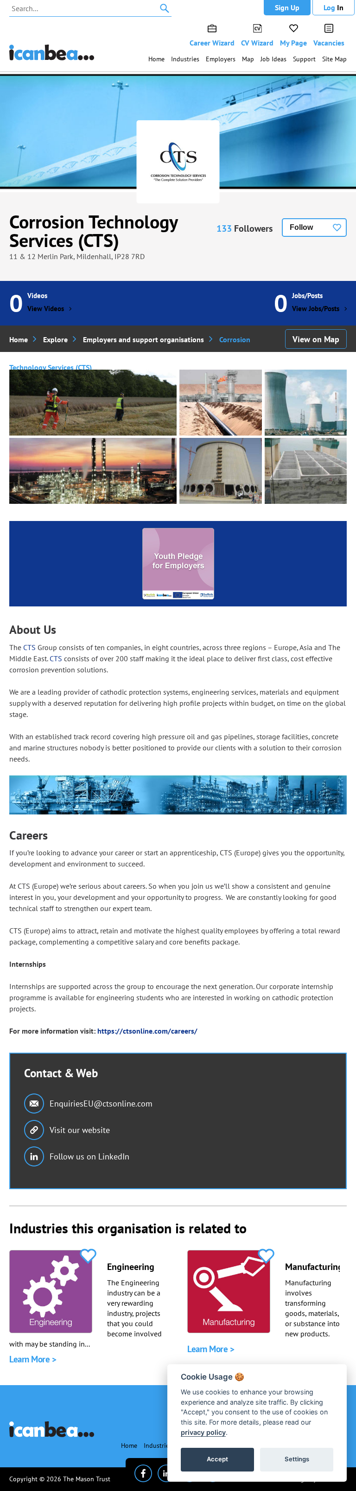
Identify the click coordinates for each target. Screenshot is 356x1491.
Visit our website (80, 1130)
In (333, 7)
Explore (55, 339)
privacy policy (203, 1432)
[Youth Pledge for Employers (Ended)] (178, 563)
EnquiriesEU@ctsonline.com (101, 1103)
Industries (185, 59)
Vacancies (328, 42)
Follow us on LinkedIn (89, 1156)
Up (287, 7)
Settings (297, 1459)
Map (248, 59)
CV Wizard (257, 42)
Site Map (334, 59)
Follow (301, 227)
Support (304, 59)
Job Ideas (273, 59)
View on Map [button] (315, 339)
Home (156, 59)
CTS (29, 647)
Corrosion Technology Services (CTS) (93, 230)
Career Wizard (212, 42)
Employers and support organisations (143, 339)
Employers (220, 59)
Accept (217, 1459)
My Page (293, 42)
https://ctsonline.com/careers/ (147, 1030)
